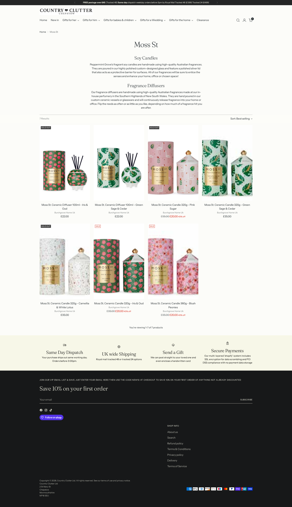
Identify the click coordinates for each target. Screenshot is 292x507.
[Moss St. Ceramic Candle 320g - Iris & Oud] (119, 261)
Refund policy (175, 443)
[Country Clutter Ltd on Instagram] (46, 411)
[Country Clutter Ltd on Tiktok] (51, 411)
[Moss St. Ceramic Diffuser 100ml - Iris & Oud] (65, 163)
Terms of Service (177, 466)
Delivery (172, 460)
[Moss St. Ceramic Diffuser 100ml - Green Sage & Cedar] (119, 163)
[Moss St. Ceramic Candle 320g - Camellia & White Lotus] (65, 261)
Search (171, 437)
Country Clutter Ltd (66, 480)
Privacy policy (175, 454)
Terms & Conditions (179, 449)
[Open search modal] (238, 20)
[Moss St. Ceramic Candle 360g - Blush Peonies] (173, 261)
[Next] (217, 2)
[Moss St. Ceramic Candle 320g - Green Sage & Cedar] (227, 163)
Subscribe (246, 399)
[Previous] (74, 2)
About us (172, 432)
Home (43, 31)
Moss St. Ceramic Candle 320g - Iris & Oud (119, 303)
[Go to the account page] (244, 20)
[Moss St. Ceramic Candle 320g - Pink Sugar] (173, 163)
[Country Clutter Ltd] (66, 11)
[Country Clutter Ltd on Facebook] (41, 411)
